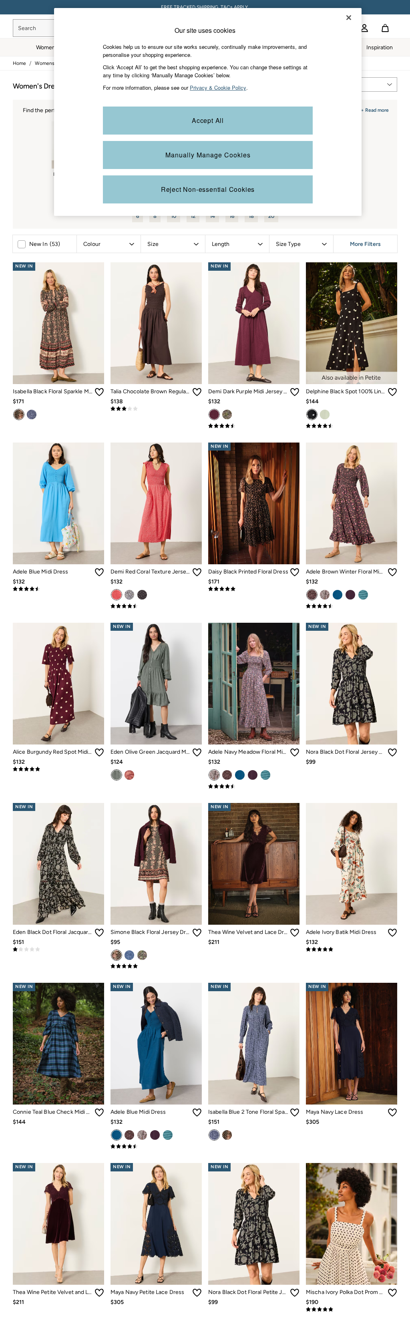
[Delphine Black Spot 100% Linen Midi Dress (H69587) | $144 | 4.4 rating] (351, 426)
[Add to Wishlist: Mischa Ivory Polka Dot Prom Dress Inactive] (392, 1293)
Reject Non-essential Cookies (208, 189)
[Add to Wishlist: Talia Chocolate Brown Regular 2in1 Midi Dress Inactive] (197, 392)
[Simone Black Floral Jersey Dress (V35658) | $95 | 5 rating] (156, 966)
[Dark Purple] (214, 414)
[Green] (325, 414)
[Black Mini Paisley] (142, 595)
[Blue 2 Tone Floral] (31, 414)
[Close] (349, 17)
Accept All (208, 120)
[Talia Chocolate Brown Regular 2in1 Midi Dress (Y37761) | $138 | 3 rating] (156, 409)
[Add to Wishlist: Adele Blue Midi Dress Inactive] (99, 572)
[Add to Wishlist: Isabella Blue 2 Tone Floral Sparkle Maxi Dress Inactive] (294, 1112)
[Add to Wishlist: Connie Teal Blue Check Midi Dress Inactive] (99, 1112)
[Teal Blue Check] (363, 595)
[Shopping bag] (385, 28)
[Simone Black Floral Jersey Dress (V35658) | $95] (156, 864)
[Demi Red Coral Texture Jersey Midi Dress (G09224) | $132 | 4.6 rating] (156, 606)
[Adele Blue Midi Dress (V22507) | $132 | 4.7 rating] (58, 589)
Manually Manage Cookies (208, 154)
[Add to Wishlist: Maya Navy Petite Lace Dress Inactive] (197, 1293)
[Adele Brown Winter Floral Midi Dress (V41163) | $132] (351, 503)
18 (251, 216)
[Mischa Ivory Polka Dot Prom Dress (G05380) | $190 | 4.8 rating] (351, 1309)
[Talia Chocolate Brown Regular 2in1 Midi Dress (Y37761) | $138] (156, 323)
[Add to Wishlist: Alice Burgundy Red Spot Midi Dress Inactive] (99, 752)
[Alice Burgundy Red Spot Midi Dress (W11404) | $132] (58, 683)
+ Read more (375, 109)
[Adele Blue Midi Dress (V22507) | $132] (58, 503)
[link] (364, 28)
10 (173, 216)
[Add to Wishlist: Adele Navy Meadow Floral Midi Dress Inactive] (294, 752)
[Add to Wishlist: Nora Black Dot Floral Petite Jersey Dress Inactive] (294, 1293)
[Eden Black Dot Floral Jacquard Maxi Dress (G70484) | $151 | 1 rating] (58, 949)
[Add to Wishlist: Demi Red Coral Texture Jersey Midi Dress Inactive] (197, 572)
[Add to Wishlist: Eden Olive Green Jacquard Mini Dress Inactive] (197, 752)
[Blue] (337, 595)
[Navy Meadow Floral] (325, 595)
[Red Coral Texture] (116, 595)
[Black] (116, 955)
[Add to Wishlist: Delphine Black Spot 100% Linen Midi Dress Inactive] (392, 392)
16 (231, 216)
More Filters (365, 244)
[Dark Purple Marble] (129, 775)
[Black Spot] (312, 414)
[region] (208, 112)
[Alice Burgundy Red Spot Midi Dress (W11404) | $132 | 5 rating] (58, 769)
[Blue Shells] (129, 595)
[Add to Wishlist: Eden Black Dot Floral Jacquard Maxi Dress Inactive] (99, 933)
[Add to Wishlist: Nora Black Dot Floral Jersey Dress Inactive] (392, 752)
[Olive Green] (116, 775)
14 (212, 216)
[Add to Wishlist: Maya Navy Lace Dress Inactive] (392, 1112)
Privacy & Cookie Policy (218, 87)
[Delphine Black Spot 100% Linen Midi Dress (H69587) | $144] (351, 323)
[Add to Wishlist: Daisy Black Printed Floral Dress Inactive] (294, 572)
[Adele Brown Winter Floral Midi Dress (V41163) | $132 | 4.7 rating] (351, 606)
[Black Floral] (19, 414)
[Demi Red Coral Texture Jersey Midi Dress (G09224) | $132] (156, 503)
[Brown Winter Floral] (312, 595)
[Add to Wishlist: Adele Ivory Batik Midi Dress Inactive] (392, 933)
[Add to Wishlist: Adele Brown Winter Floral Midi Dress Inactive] (392, 572)
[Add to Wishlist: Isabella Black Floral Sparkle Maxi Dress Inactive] (99, 392)
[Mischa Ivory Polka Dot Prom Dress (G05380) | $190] (351, 1224)
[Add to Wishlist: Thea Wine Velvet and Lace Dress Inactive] (294, 933)
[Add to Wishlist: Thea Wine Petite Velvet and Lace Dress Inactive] (99, 1293)
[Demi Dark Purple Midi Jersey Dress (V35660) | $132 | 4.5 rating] (253, 426)
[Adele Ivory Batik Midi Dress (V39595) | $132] (351, 864)
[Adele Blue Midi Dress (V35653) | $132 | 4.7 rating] (156, 1146)
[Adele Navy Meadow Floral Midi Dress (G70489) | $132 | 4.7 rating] (253, 786)
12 (193, 216)
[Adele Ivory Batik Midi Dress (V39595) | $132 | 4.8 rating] (351, 949)
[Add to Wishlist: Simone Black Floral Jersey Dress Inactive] (197, 933)
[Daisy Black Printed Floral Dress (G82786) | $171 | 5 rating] (253, 589)
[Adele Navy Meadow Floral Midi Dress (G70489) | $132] (253, 683)
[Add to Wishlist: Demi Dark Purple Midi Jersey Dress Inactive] (294, 392)
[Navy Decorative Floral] (227, 414)
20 (271, 216)
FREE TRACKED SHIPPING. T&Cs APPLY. (205, 7)
